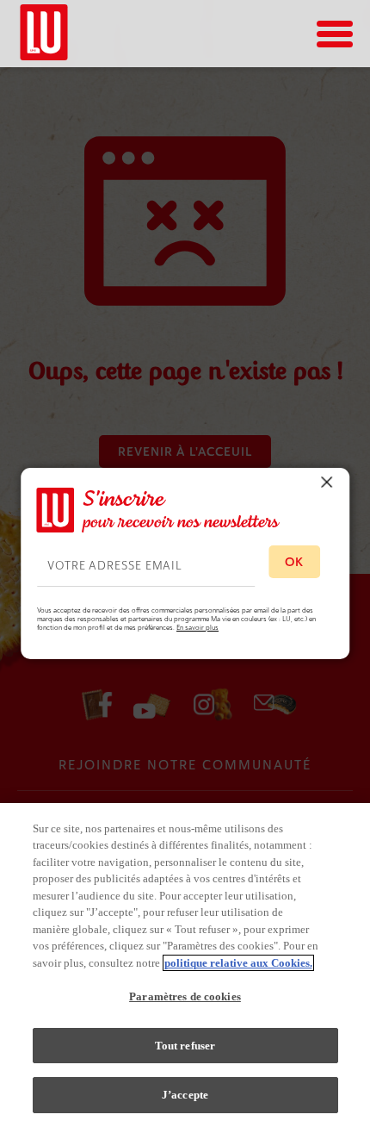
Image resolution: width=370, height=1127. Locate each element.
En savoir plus (197, 627)
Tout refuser (185, 1045)
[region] (185, 965)
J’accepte (185, 1094)
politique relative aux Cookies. (238, 962)
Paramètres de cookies (185, 996)
